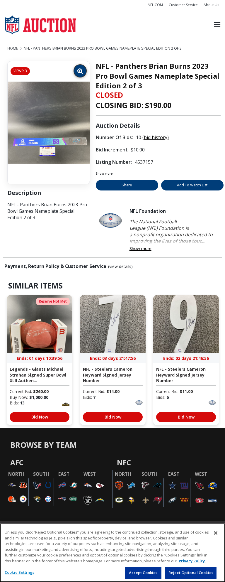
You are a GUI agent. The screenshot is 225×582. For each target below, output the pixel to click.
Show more (104, 173)
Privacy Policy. (192, 561)
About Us (211, 4)
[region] (112, 553)
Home (12, 48)
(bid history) (155, 137)
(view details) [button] (120, 266)
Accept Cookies (143, 572)
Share (127, 185)
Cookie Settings (19, 572)
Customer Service (183, 4)
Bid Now (39, 417)
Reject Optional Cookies (190, 572)
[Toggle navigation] (217, 25)
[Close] (215, 533)
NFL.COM (155, 4)
